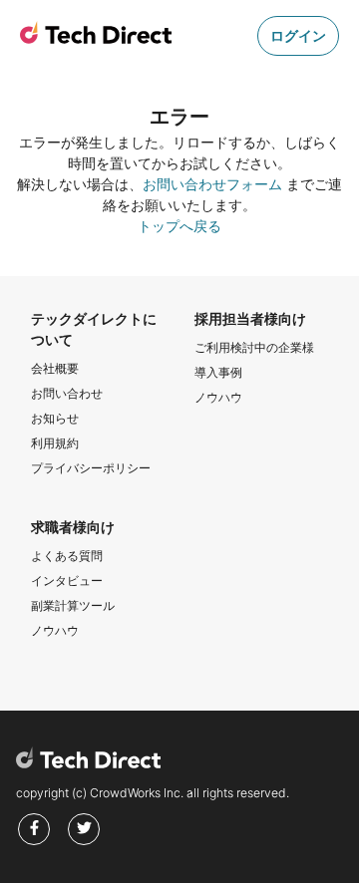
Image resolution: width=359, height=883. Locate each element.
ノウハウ (218, 397)
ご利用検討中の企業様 (254, 347)
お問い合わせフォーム (212, 183)
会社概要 (55, 368)
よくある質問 (67, 555)
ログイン (298, 35)
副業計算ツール (73, 605)
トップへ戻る (179, 225)
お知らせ (55, 418)
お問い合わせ (67, 393)
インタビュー (67, 580)
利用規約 (55, 443)
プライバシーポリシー (91, 467)
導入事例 (218, 372)
